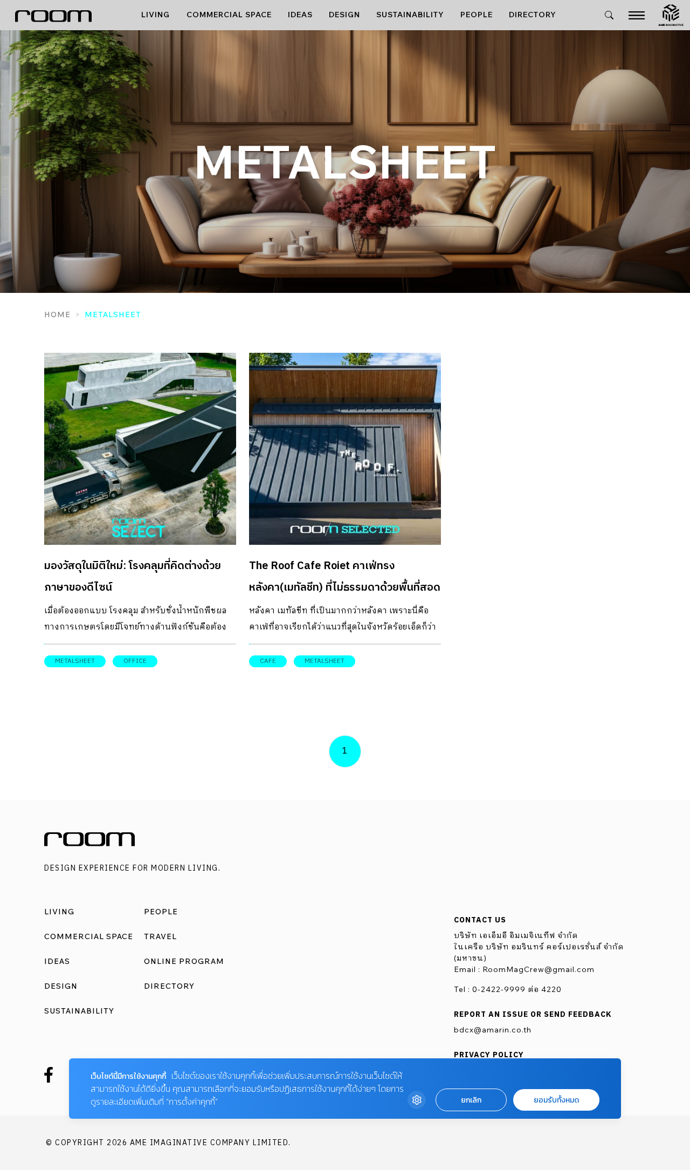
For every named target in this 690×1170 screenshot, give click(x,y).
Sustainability (410, 14)
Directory (532, 14)
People (476, 14)
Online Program (184, 961)
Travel (160, 936)
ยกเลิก (471, 1100)
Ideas (300, 14)
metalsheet (75, 661)
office (135, 661)
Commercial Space (229, 14)
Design (344, 14)
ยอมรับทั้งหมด (556, 1100)
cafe (268, 661)
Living (155, 14)
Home (57, 314)
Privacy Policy (489, 1055)
